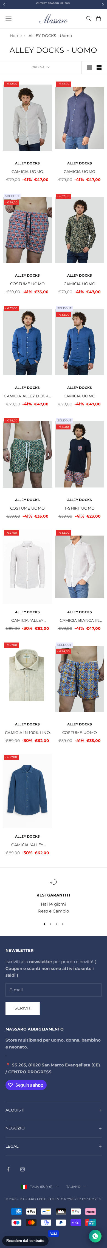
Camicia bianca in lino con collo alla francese (79, 621)
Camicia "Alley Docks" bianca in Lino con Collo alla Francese (27, 621)
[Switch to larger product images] (89, 68)
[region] (53, 896)
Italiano (73, 1187)
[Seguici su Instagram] (22, 1169)
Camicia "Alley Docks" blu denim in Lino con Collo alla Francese (27, 845)
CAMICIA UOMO (27, 171)
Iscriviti (22, 1008)
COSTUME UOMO (27, 283)
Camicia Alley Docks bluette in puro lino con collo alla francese (28, 396)
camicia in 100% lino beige (27, 733)
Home (16, 35)
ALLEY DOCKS (27, 163)
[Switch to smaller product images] (99, 68)
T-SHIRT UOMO (79, 508)
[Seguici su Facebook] (8, 1169)
